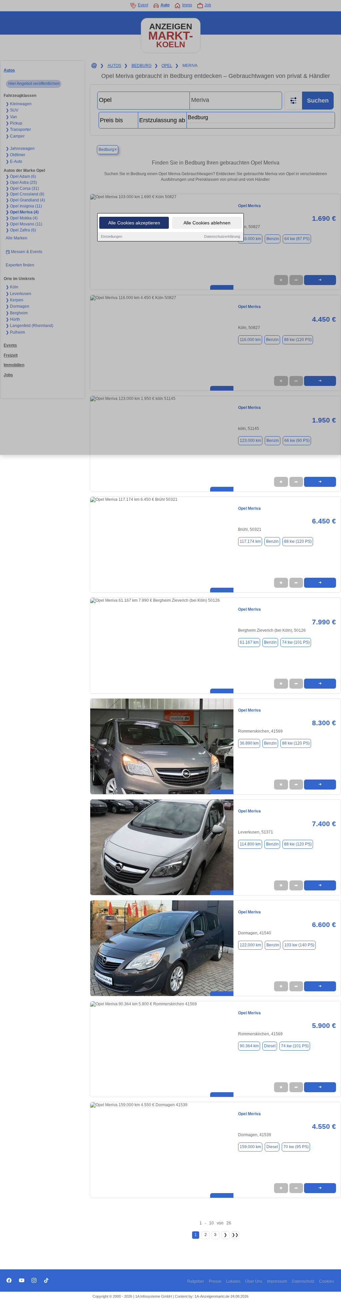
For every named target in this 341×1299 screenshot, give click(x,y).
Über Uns (253, 1281)
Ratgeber (195, 1281)
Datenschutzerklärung (222, 236)
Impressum (277, 1281)
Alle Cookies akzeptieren (134, 222)
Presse (215, 1281)
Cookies (326, 1281)
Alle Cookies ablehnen (206, 222)
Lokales (233, 1281)
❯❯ (235, 1234)
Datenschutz (303, 1281)
